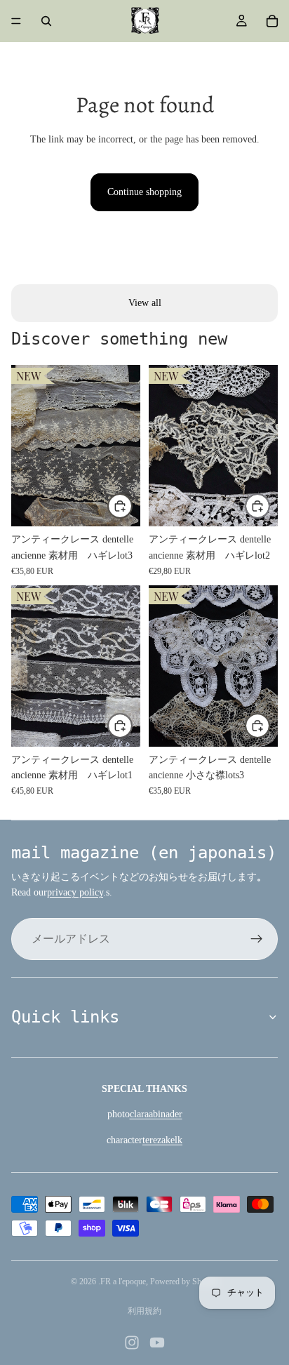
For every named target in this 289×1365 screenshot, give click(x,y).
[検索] (46, 21)
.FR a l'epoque (122, 1281)
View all (144, 303)
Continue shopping (144, 192)
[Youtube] (157, 1342)
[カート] (272, 21)
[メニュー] (16, 21)
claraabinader (156, 1114)
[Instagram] (131, 1342)
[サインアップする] (256, 939)
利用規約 (144, 1311)
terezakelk (162, 1140)
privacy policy (75, 892)
